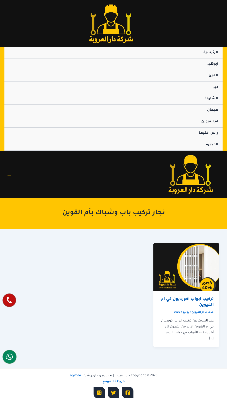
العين (213, 76)
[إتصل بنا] (9, 300)
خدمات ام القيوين (203, 312)
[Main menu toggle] (9, 174)
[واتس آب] (9, 357)
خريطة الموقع (114, 382)
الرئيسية (211, 53)
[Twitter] (113, 392)
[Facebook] (127, 392)
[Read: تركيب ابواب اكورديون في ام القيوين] (186, 267)
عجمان (212, 110)
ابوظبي (212, 64)
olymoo (75, 376)
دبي (215, 87)
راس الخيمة (208, 133)
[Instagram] (99, 392)
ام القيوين (209, 122)
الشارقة (211, 99)
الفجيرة (212, 145)
